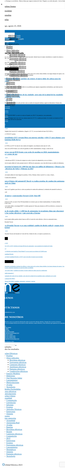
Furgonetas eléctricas (18, 58)
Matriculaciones (12, 382)
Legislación (11, 402)
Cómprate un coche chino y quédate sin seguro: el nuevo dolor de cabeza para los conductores (23, 270)
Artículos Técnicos (13, 409)
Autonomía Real (13, 423)
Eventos (9, 407)
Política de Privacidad (8, 331)
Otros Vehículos (12, 50)
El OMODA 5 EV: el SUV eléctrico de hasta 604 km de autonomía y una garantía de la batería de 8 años (26, 246)
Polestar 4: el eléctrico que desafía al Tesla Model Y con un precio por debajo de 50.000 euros (23, 251)
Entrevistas (10, 411)
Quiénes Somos (9, 6)
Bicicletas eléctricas (17, 360)
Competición (11, 400)
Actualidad (7, 398)
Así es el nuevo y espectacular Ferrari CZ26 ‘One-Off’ (20, 196)
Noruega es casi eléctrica (12, 1)
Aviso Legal (6, 330)
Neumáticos (11, 449)
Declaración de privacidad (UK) (11, 339)
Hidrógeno (10, 82)
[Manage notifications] (3, 464)
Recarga (6, 416)
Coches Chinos (9, 396)
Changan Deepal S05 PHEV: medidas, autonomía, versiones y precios (26, 109)
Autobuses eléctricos (18, 66)
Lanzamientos (12, 90)
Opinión (9, 414)
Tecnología (10, 387)
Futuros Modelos (13, 373)
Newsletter (7, 11)
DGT (8, 438)
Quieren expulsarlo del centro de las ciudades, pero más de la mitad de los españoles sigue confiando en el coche (28, 276)
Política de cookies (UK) (9, 337)
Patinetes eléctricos (17, 369)
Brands (9, 431)
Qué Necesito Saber (14, 378)
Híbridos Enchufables (6, 106)
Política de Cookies (8, 334)
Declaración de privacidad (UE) (11, 333)
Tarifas (6, 19)
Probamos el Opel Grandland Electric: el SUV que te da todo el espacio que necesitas (21, 256)
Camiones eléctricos (18, 62)
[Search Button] (15, 41)
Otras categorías (9, 418)
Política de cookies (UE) (9, 336)
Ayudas (9, 98)
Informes (9, 405)
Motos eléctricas (9, 391)
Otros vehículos (12, 358)
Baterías (9, 427)
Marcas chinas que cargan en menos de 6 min (30, 1)
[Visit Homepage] (10, 36)
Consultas (7, 15)
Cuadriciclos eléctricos (19, 371)
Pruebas (9, 46)
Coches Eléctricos (10, 353)
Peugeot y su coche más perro (50, 1)
